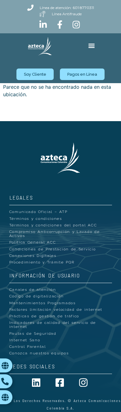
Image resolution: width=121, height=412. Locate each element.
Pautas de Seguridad (32, 333)
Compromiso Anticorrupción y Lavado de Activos (54, 234)
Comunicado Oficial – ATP (38, 212)
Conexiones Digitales (32, 255)
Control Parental (27, 346)
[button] (91, 45)
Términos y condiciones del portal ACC (53, 225)
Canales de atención (32, 289)
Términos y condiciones (35, 218)
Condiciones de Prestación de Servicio (52, 249)
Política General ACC (32, 242)
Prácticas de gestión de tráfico (44, 316)
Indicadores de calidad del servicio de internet (52, 324)
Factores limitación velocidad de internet (56, 309)
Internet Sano (24, 340)
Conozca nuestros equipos (39, 353)
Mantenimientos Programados (42, 303)
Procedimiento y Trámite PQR (41, 262)
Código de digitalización (36, 296)
